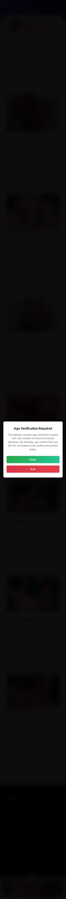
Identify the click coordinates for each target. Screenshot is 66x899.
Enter (33, 459)
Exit (33, 469)
